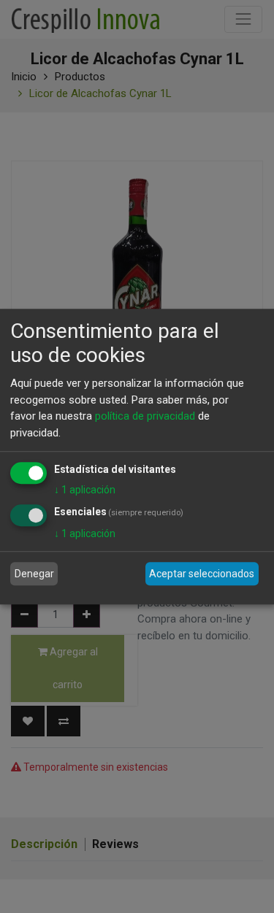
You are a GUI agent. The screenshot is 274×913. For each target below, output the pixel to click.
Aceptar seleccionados (201, 573)
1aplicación (84, 490)
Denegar (34, 573)
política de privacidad (145, 416)
